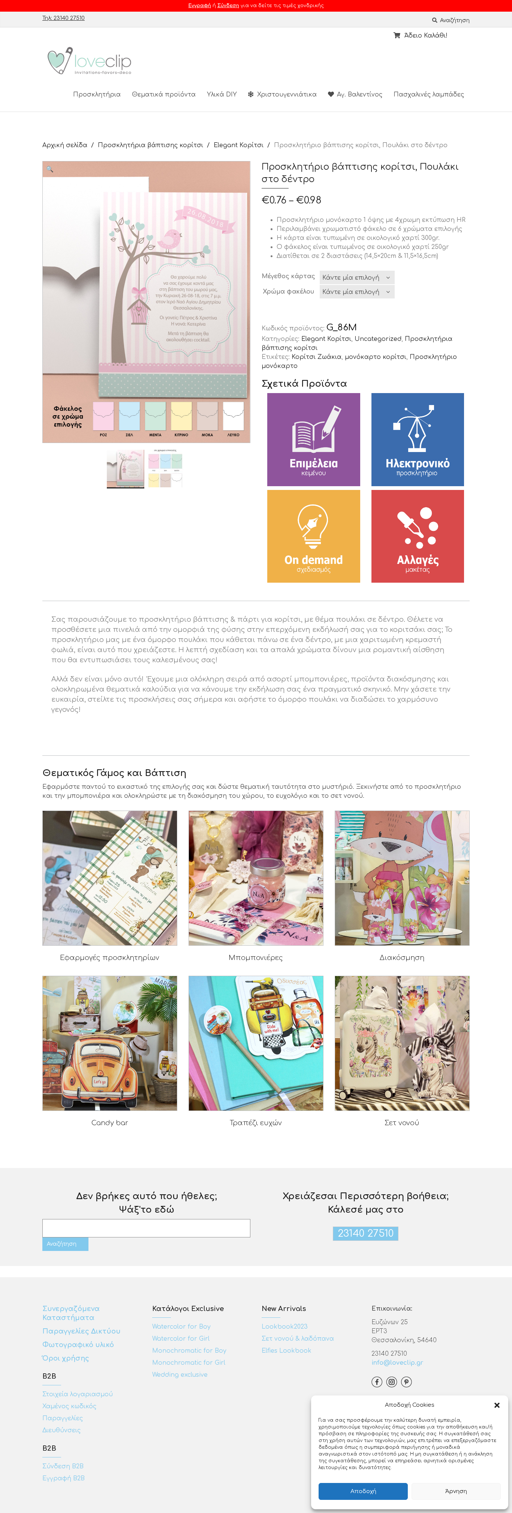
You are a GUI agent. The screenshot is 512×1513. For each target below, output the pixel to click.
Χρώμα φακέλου (288, 291)
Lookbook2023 (285, 1326)
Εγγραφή (200, 5)
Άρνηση (456, 1491)
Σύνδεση (228, 5)
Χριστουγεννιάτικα (286, 94)
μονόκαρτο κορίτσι (375, 357)
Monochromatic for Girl (188, 1362)
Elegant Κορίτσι (238, 145)
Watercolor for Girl (181, 1338)
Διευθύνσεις (61, 1430)
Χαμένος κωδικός (69, 1406)
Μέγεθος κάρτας (288, 276)
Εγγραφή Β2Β (63, 1478)
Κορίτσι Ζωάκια (316, 357)
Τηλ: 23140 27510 (63, 18)
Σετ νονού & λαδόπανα (298, 1338)
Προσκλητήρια (97, 94)
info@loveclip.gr (397, 1362)
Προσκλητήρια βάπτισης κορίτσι (150, 145)
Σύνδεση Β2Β (63, 1466)
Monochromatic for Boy (189, 1350)
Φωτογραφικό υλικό (78, 1345)
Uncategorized (378, 339)
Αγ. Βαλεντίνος (358, 94)
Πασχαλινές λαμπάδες (429, 94)
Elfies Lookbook (286, 1350)
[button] (497, 1405)
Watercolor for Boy (181, 1326)
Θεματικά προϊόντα (164, 94)
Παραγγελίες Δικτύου (81, 1331)
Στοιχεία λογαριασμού (77, 1394)
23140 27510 (366, 1233)
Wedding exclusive (180, 1374)
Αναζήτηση (454, 20)
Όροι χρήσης (66, 1358)
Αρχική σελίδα (64, 145)
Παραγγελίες (62, 1418)
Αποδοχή (363, 1491)
